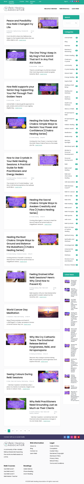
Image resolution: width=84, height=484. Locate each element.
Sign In (66, 1)
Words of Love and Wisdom (69, 260)
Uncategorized (69, 245)
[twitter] (72, 1)
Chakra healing (35, 137)
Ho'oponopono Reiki (69, 114)
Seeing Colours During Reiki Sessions (19, 376)
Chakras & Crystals (22, 178)
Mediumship (68, 136)
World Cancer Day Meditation (17, 311)
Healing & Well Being (69, 86)
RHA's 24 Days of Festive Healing (69, 229)
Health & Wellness (35, 412)
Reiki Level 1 (68, 208)
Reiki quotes (68, 215)
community (68, 65)
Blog (66, 42)
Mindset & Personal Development (69, 152)
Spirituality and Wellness (69, 240)
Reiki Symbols (69, 223)
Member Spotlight (67, 141)
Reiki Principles (69, 211)
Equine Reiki (68, 81)
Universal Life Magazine (69, 250)
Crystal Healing (10, 179)
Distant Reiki (69, 73)
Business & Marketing (68, 50)
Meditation (10, 316)
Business (10, 31)
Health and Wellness (68, 104)
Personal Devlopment (69, 159)
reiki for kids (68, 196)
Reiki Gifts (68, 200)
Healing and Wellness (36, 354)
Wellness (36, 413)
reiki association (70, 182)
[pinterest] (76, 1)
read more (22, 40)
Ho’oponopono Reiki (69, 120)
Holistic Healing (69, 125)
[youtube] (78, 1)
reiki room (68, 219)
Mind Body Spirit (70, 146)
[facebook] (70, 1)
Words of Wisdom (70, 265)
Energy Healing (34, 288)
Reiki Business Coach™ (69, 187)
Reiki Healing (25, 381)
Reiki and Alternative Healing (68, 176)
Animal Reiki (34, 66)
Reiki (40, 288)
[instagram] (74, 1)
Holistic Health (69, 129)
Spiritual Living (17, 31)
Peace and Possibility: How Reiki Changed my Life (20, 24)
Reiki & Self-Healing (19, 316)
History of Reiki (69, 109)
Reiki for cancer (70, 192)
